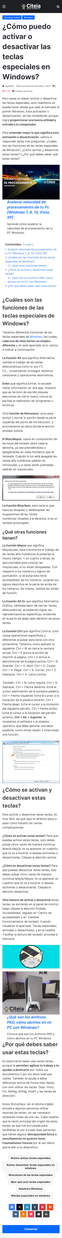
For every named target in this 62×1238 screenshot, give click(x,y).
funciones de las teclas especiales (31, 1175)
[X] (19, 1207)
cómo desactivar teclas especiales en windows (31, 1166)
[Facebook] (12, 1207)
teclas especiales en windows (31, 1195)
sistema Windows (31, 1188)
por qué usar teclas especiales (31, 1181)
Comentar (31, 1229)
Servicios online (12, 17)
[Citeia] (31, 6)
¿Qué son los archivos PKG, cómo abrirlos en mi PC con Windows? (29, 1022)
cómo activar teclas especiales (31, 1158)
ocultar (28, 244)
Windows (28, 17)
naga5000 (9, 86)
